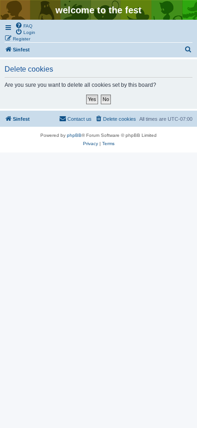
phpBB (74, 135)
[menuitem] (24, 25)
